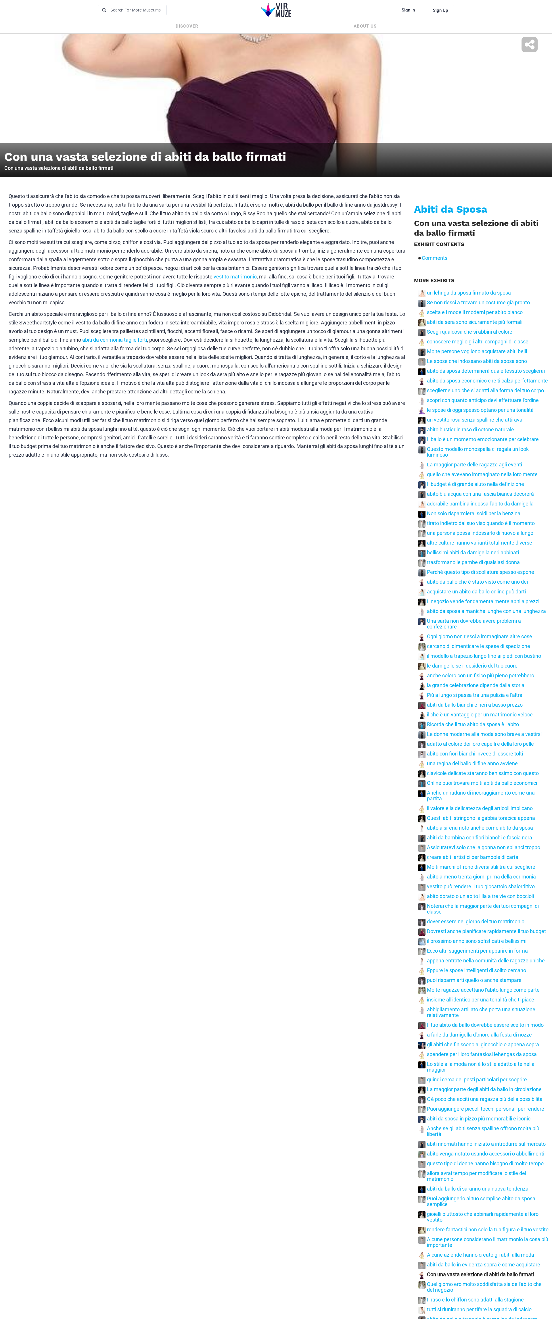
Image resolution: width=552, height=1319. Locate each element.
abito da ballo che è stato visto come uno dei (477, 582)
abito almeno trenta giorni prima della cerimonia (481, 877)
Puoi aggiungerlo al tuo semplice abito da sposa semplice (481, 1201)
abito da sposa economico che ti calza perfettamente (487, 381)
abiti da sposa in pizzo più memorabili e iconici (479, 1119)
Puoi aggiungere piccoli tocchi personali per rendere (485, 1109)
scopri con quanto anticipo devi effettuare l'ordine (483, 400)
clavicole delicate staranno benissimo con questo (483, 773)
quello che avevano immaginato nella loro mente (482, 474)
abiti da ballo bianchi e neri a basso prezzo (475, 705)
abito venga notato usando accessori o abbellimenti (485, 1154)
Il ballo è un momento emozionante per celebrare (483, 439)
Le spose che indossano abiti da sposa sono (477, 361)
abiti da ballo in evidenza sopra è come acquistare (483, 1265)
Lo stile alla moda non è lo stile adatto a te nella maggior (480, 1067)
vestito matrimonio (235, 277)
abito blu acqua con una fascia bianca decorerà (480, 494)
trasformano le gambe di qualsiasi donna (473, 562)
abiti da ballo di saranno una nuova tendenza (477, 1189)
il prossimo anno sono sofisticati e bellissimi (476, 941)
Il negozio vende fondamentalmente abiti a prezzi (483, 601)
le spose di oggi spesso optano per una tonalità (480, 410)
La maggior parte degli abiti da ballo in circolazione (484, 1089)
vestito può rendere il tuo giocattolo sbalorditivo (481, 886)
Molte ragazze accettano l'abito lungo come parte (483, 990)
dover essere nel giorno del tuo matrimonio (475, 921)
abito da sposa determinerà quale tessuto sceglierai (486, 371)
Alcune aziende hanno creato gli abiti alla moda (480, 1255)
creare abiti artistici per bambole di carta (472, 857)
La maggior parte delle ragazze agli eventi (474, 465)
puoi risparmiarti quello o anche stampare (474, 980)
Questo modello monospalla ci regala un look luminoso (478, 452)
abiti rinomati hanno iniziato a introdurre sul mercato (486, 1144)
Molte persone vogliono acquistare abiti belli (477, 351)
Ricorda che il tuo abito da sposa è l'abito (473, 724)
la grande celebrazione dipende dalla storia (475, 685)
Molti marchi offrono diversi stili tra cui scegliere (481, 867)
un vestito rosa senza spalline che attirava (474, 420)
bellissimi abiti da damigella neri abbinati (473, 552)
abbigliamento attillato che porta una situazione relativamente (481, 1012)
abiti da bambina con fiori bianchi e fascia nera (479, 838)
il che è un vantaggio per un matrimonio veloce (480, 715)
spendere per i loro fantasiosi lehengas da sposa (482, 1054)
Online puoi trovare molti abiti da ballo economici (482, 783)
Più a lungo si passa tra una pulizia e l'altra (474, 695)
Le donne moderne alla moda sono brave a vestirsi (484, 734)
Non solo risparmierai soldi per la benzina (473, 513)
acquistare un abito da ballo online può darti (476, 592)
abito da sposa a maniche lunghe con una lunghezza (486, 611)
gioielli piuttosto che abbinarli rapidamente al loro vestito (482, 1217)
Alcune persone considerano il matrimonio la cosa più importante (487, 1242)
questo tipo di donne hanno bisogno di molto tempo (485, 1163)
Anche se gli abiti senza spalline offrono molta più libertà (483, 1131)
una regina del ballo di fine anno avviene (472, 763)
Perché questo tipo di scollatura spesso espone (480, 572)
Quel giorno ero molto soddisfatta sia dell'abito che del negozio (484, 1287)
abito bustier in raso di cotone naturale (470, 429)
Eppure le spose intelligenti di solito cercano (476, 970)
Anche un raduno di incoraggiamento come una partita (481, 795)
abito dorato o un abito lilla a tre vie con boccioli (480, 896)
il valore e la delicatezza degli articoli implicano (480, 808)
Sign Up (440, 10)
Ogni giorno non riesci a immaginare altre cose (479, 636)
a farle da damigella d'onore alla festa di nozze (479, 1035)
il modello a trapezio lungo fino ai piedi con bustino (484, 656)
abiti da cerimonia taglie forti (114, 340)
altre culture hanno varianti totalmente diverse (479, 543)
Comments (434, 258)
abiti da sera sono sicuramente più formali (474, 322)
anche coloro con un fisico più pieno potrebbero (480, 675)
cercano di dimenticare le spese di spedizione (478, 646)
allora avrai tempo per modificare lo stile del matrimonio (476, 1176)
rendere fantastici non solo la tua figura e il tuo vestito (488, 1230)
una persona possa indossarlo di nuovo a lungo (480, 533)
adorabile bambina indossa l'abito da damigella (480, 504)
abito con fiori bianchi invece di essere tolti (475, 754)
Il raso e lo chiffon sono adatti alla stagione (475, 1300)
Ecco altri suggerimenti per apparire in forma (477, 951)
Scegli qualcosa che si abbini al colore (469, 332)
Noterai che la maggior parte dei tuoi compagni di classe (483, 909)
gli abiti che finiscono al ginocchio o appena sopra (483, 1044)
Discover (187, 26)
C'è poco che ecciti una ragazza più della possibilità (485, 1099)
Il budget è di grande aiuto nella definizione (475, 484)
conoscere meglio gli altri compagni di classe (477, 342)
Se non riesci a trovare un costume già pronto (478, 302)
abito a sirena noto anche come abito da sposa (480, 828)
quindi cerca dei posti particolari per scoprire (477, 1079)
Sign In (408, 10)
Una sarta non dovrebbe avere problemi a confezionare (474, 624)
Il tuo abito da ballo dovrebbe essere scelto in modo (485, 1025)
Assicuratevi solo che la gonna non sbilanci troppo (483, 847)
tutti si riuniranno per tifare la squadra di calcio (479, 1309)
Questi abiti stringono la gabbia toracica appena (481, 818)
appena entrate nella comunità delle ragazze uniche (486, 961)
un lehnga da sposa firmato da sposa (469, 293)
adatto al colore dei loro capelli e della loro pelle (480, 744)
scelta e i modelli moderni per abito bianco (475, 312)
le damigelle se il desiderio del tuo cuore (472, 666)
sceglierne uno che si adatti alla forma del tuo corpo (485, 390)
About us (365, 26)
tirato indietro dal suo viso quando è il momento (481, 523)
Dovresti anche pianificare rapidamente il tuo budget (486, 931)
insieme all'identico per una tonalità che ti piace (480, 1000)
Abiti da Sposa (450, 209)
